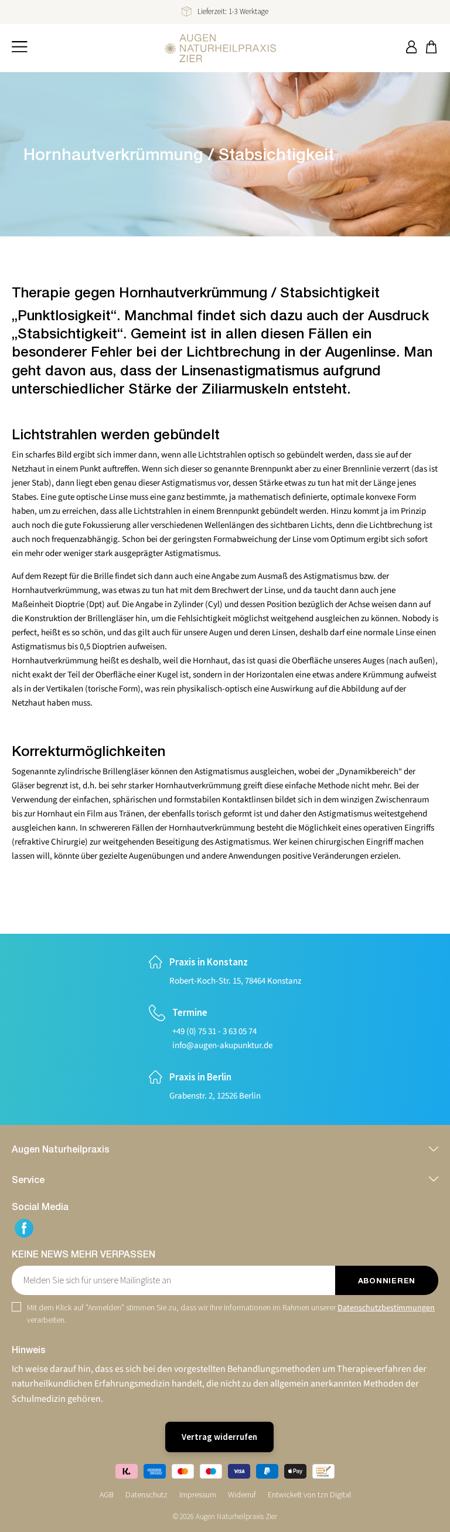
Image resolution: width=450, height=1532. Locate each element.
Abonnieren (386, 1280)
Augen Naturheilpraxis (61, 1148)
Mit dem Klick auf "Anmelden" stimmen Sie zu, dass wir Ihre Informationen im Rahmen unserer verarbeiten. (231, 1313)
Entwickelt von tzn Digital (309, 1494)
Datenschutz (146, 1494)
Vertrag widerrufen (219, 1436)
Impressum (197, 1494)
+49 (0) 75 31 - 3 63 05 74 (214, 1031)
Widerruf (242, 1494)
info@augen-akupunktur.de (222, 1045)
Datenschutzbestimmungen (386, 1308)
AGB (107, 1494)
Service (28, 1179)
